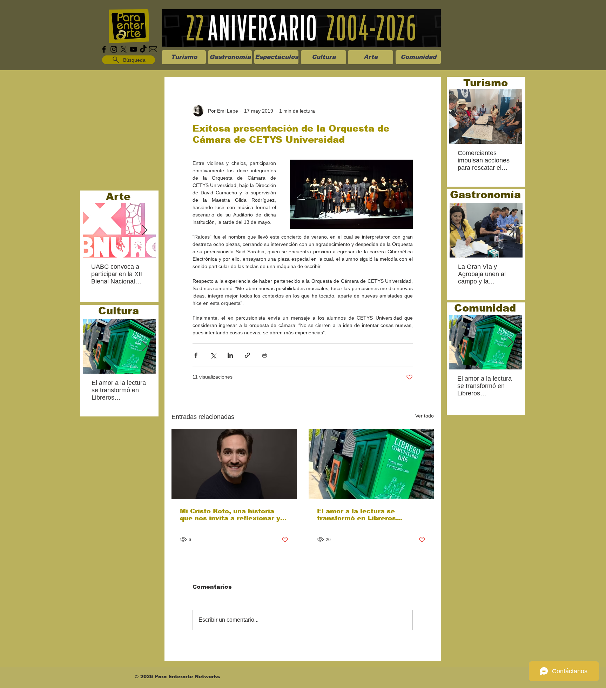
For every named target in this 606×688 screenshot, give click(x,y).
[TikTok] (143, 49)
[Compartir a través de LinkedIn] (230, 355)
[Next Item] (144, 230)
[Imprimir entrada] (264, 355)
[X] (123, 49)
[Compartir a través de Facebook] (196, 355)
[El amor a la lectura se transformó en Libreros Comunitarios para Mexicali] (371, 464)
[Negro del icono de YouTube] (133, 49)
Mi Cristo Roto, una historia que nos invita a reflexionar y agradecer (230, 515)
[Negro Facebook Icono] (104, 49)
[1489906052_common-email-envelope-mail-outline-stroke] (153, 49)
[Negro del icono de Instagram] (113, 49)
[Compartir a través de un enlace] (247, 355)
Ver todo (424, 416)
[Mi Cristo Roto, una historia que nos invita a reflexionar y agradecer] (234, 464)
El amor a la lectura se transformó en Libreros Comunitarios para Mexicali (364, 515)
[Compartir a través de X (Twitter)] (213, 355)
